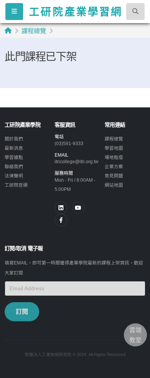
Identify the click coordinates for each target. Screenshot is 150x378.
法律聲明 (14, 175)
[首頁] (8, 30)
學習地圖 (114, 148)
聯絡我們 (14, 166)
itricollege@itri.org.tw (76, 161)
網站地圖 (114, 184)
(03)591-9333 (69, 143)
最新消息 (14, 148)
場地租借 (114, 157)
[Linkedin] (61, 207)
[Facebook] (61, 220)
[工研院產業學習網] (75, 11)
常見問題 (114, 175)
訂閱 (22, 311)
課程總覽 (34, 31)
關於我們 (14, 138)
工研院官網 (16, 184)
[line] (78, 207)
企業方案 (114, 166)
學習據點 (14, 157)
